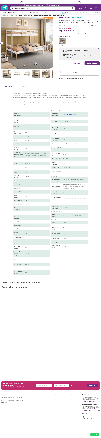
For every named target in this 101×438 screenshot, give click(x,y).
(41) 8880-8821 (88, 418)
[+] (67, 63)
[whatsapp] (82, 80)
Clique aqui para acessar (69, 116)
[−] (60, 63)
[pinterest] (80, 80)
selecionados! (70, 2)
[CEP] (75, 71)
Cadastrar (92, 385)
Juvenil (7, 15)
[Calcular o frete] (94, 72)
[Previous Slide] (2, 304)
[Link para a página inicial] (2, 15)
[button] (49, 371)
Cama (11, 15)
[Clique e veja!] (94, 25)
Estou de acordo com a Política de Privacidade (78, 385)
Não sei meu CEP (65, 75)
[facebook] (78, 80)
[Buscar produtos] (72, 8)
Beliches (16, 15)
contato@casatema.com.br (90, 401)
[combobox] (42, 8)
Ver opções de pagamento (88, 33)
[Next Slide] (99, 304)
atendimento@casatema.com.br (91, 410)
